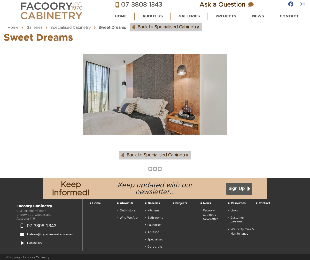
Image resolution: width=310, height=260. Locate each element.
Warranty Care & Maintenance (242, 231)
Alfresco (153, 232)
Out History (128, 210)
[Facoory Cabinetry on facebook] (291, 4)
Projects (181, 203)
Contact (264, 203)
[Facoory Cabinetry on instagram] (302, 4)
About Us (126, 203)
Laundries (154, 225)
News (207, 203)
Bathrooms (155, 217)
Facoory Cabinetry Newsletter (210, 215)
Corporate (154, 246)
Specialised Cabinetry (70, 27)
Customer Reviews (237, 220)
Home (13, 27)
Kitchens (153, 210)
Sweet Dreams (112, 27)
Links (234, 210)
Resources (238, 203)
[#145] (155, 94)
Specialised (155, 239)
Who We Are (129, 217)
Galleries (34, 27)
